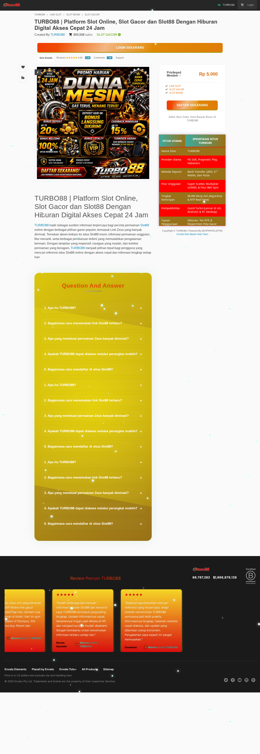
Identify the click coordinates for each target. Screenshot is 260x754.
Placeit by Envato (43, 669)
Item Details (46, 58)
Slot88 (144, 225)
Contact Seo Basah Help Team (192, 234)
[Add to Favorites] (23, 68)
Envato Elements (15, 669)
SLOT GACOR (92, 14)
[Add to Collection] (23, 79)
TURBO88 (39, 14)
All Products (90, 669)
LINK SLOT (55, 14)
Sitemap (108, 669)
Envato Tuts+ (68, 669)
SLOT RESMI (73, 14)
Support (120, 57)
